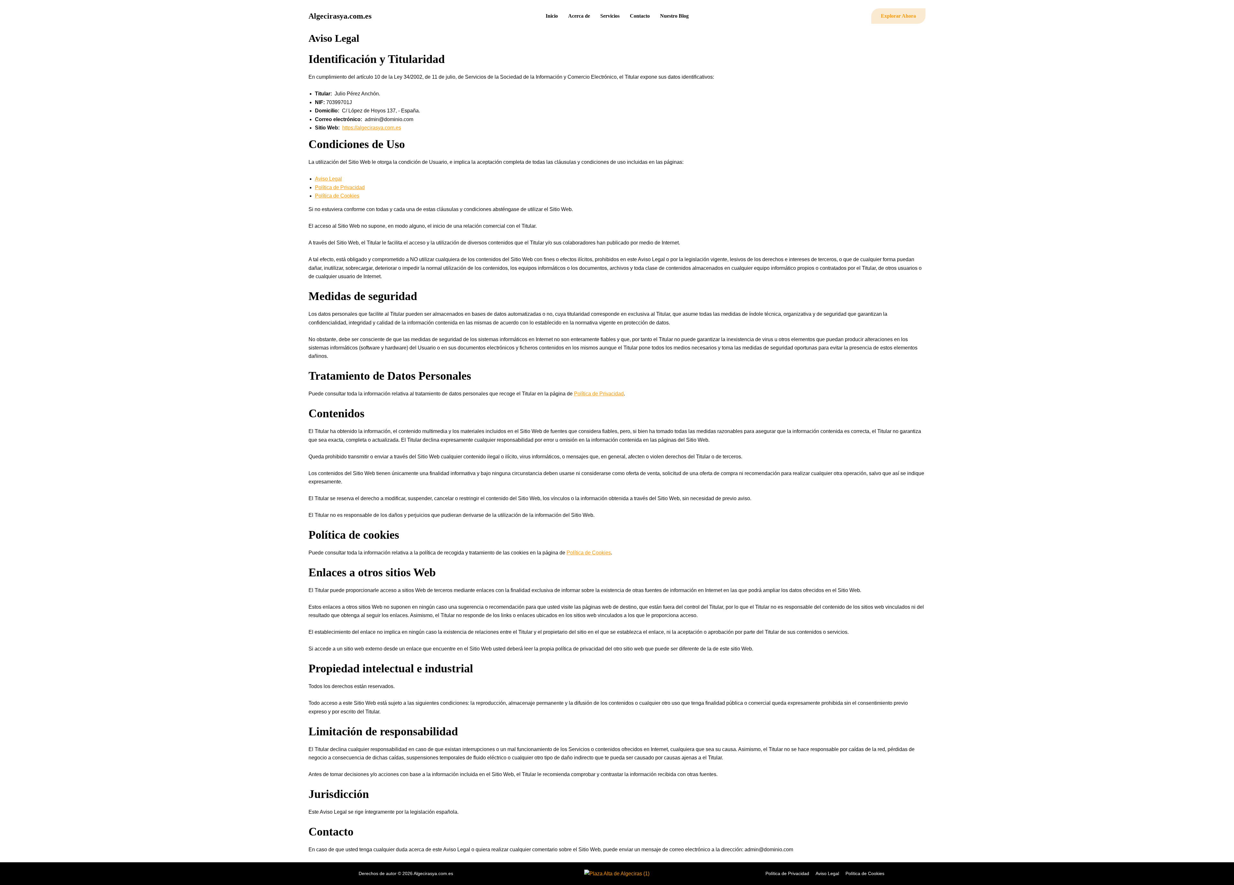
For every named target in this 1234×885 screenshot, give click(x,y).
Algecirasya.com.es (339, 16)
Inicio (552, 16)
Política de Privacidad (340, 187)
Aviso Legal (328, 178)
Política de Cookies (337, 196)
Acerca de (579, 16)
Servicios (610, 16)
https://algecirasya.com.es (371, 127)
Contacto (640, 16)
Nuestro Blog (674, 16)
